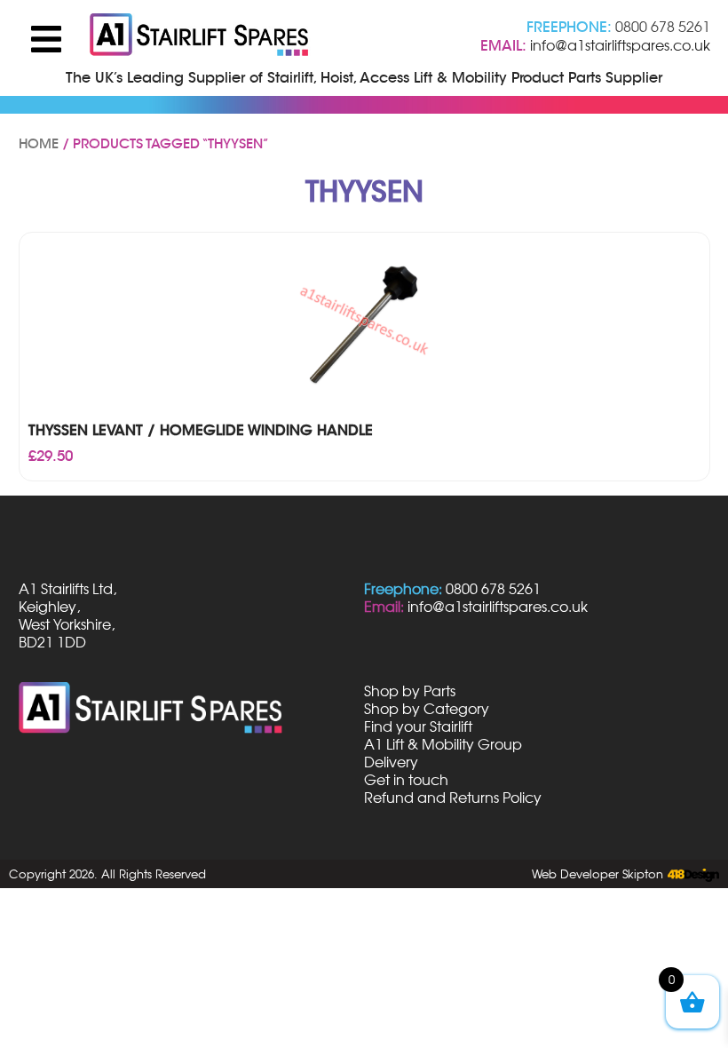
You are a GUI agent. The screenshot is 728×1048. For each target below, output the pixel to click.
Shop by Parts (409, 691)
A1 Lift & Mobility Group (443, 744)
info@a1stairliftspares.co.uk (620, 45)
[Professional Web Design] (691, 876)
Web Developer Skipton (597, 874)
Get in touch (406, 780)
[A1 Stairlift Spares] (201, 36)
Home (39, 144)
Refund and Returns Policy (453, 797)
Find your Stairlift (418, 726)
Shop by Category (426, 709)
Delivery (391, 762)
